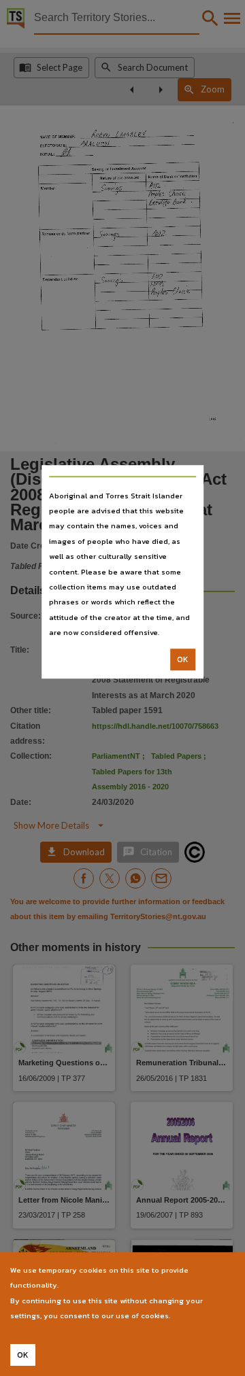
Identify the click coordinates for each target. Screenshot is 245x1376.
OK (183, 659)
